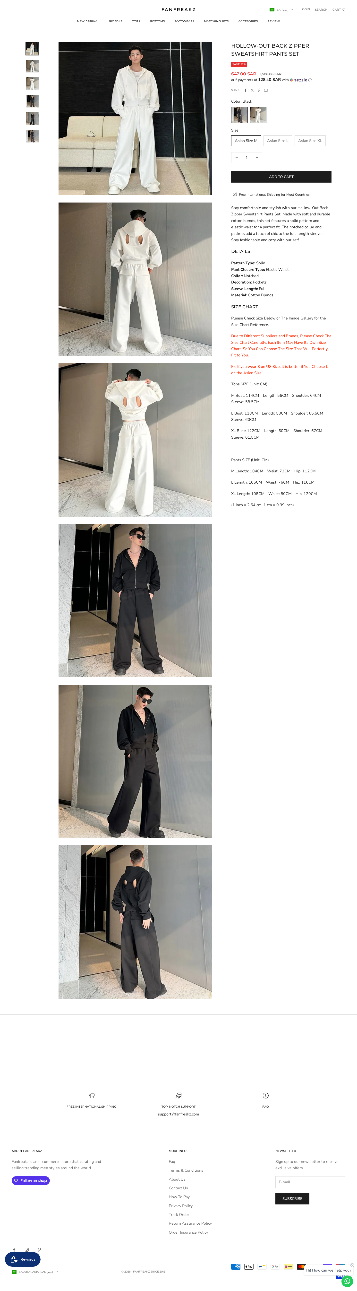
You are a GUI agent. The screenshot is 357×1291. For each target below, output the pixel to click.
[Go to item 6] (32, 136)
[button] (281, 80)
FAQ (265, 1106)
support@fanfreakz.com (178, 1114)
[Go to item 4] (32, 101)
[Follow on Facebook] (14, 1249)
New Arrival (88, 21)
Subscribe (292, 1198)
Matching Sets (216, 21)
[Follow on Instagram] (26, 1249)
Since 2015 (158, 1271)
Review (273, 21)
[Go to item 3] (32, 83)
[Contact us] (347, 1281)
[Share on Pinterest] (259, 90)
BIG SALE (115, 21)
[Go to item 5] (32, 118)
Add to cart (281, 176)
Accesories (248, 21)
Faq (172, 1161)
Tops (136, 21)
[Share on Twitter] (252, 90)
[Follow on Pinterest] (39, 1249)
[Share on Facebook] (245, 90)
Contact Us (178, 1188)
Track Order (179, 1214)
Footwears (184, 21)
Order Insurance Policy (188, 1232)
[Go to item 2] (32, 66)
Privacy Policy (181, 1206)
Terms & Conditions (186, 1170)
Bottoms (157, 21)
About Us (177, 1179)
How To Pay (179, 1197)
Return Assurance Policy (190, 1223)
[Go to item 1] (32, 48)
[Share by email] (266, 90)
